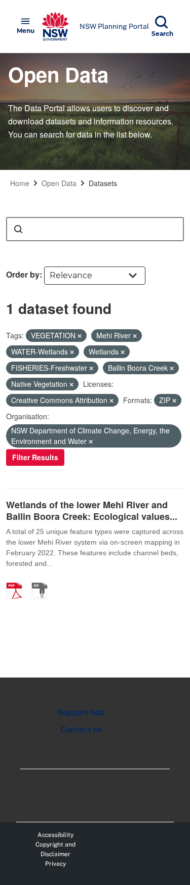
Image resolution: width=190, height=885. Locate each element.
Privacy (55, 863)
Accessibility (55, 834)
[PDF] (17, 580)
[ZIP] (43, 580)
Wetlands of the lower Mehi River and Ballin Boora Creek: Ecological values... (91, 510)
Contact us (81, 729)
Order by (23, 274)
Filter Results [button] (35, 457)
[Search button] (18, 229)
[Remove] (80, 336)
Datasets (103, 183)
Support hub (81, 712)
